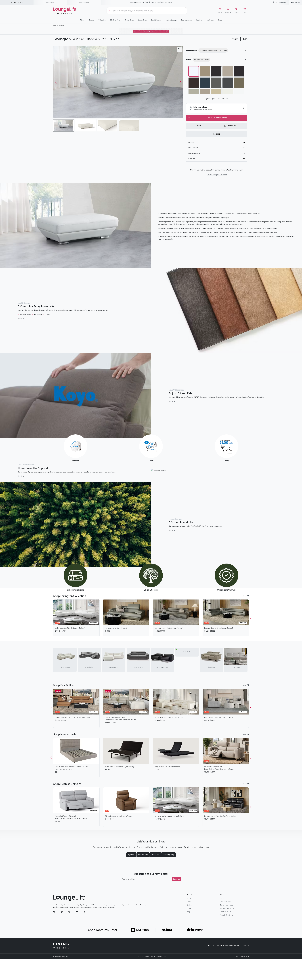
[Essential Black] (216, 71)
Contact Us (245, 945)
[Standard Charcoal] (227, 82)
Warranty (191, 159)
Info (222, 894)
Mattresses (210, 20)
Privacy (159, 956)
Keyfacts (191, 142)
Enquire (216, 134)
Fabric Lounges (186, 20)
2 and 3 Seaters (156, 20)
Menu (82, 20)
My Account (296, 2)
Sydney (131, 855)
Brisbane (155, 855)
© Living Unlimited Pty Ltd (60, 956)
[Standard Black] (239, 71)
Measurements (193, 148)
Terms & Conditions (226, 915)
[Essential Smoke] (205, 71)
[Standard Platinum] (205, 94)
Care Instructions (194, 153)
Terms (164, 956)
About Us (211, 945)
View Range (21, 318)
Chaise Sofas (142, 20)
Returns (147, 956)
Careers (236, 945)
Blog (188, 912)
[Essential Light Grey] (227, 71)
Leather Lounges (171, 20)
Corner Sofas (129, 20)
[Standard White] (227, 94)
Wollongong (168, 855)
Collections (102, 20)
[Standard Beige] (216, 94)
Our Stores (229, 945)
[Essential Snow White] (193, 71)
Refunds (153, 956)
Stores (189, 902)
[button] (180, 82)
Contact (189, 908)
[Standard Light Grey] (193, 94)
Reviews (189, 905)
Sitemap (140, 956)
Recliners (199, 20)
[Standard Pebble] (216, 82)
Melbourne (143, 855)
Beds (220, 20)
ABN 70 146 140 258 (242, 956)
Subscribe (176, 879)
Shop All (91, 20)
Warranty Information (227, 908)
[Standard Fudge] (239, 82)
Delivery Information (226, 905)
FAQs (222, 898)
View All (246, 596)
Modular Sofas (115, 20)
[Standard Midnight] (205, 82)
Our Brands (220, 945)
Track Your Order (225, 902)
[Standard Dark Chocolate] (193, 82)
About (190, 894)
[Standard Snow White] (239, 94)
